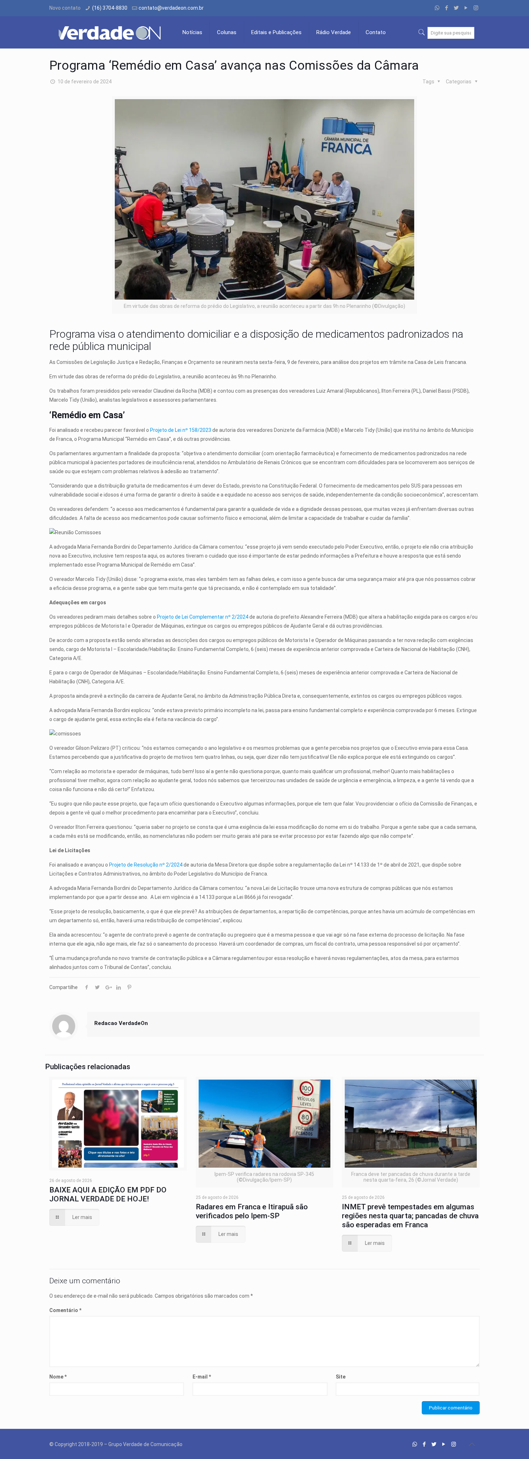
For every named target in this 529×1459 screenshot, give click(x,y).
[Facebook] (447, 8)
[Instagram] (476, 8)
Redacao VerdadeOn (121, 1023)
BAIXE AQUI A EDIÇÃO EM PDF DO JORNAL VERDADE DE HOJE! (108, 1194)
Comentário (65, 1310)
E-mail (202, 1377)
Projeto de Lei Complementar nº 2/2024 (202, 617)
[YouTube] (466, 8)
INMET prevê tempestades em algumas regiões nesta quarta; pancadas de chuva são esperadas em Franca (410, 1215)
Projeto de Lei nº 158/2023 (180, 430)
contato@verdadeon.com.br (171, 8)
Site (340, 1377)
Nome (58, 1377)
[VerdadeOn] (110, 32)
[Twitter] (456, 8)
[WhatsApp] (437, 8)
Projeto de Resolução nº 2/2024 (145, 865)
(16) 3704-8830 (109, 8)
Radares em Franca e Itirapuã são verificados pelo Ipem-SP (252, 1211)
